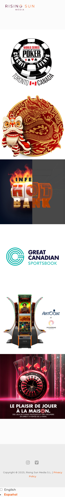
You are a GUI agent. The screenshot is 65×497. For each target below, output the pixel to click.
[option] (32, 494)
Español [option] (10, 494)
